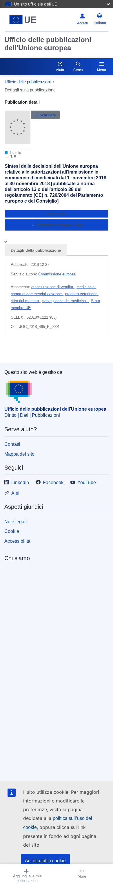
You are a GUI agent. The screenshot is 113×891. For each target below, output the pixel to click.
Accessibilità (17, 541)
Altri (15, 493)
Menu (101, 70)
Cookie (11, 531)
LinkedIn (20, 482)
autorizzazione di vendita (52, 287)
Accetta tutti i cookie (45, 860)
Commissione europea (57, 274)
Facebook (53, 482)
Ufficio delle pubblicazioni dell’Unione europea (55, 409)
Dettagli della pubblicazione (36, 250)
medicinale (86, 287)
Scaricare (48, 115)
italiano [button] (100, 23)
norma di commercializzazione (37, 294)
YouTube (86, 482)
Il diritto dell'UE (13, 155)
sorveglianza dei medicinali (65, 301)
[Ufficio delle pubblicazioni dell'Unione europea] (22, 19)
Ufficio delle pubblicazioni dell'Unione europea (47, 44)
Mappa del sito (19, 454)
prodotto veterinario (82, 294)
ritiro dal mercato (25, 301)
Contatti (12, 444)
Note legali (15, 521)
